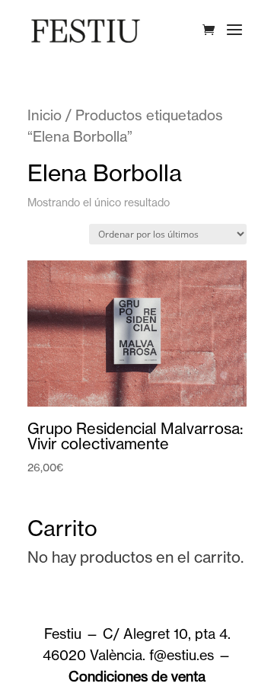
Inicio (44, 115)
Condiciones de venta (137, 676)
